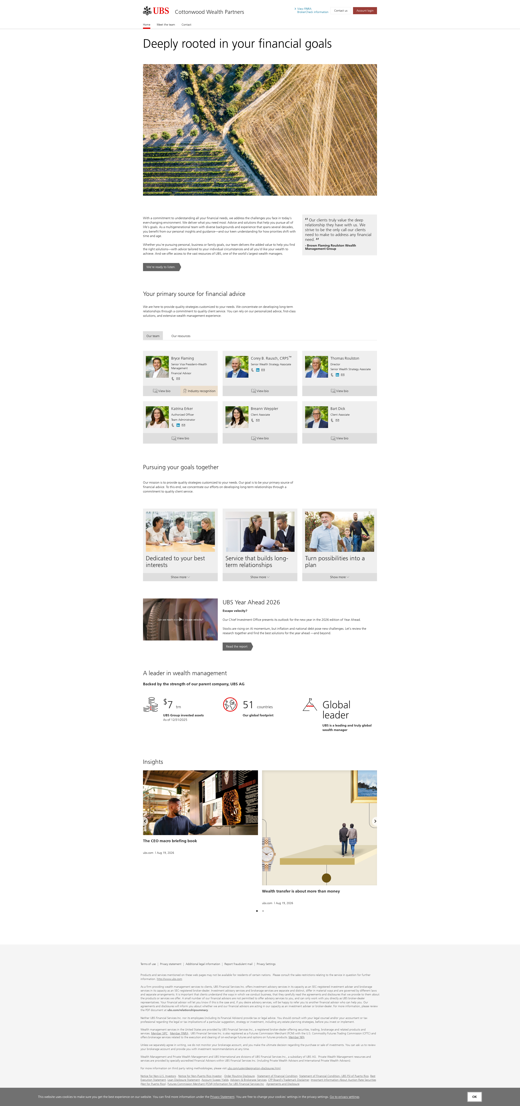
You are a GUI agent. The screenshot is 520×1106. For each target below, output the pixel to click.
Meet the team (166, 24)
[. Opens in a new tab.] (156, 10)
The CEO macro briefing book (170, 841)
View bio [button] (169, 392)
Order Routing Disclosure (239, 1076)
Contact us (340, 10)
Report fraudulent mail (238, 964)
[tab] (153, 335)
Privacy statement (170, 964)
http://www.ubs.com (169, 979)
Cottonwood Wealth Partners (209, 12)
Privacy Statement (222, 1097)
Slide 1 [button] (257, 911)
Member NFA (296, 1037)
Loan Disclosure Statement (184, 1080)
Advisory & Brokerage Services (248, 1080)
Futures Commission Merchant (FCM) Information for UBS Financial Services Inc (216, 1084)
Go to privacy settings (344, 1097)
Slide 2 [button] (263, 911)
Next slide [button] (372, 822)
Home (146, 24)
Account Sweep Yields (215, 1080)
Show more (180, 578)
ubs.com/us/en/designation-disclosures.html (254, 1068)
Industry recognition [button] (203, 392)
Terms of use (148, 964)
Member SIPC (159, 1033)
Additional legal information (203, 964)
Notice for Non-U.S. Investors (158, 1076)
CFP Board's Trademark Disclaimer (288, 1080)
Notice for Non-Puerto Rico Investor (200, 1076)
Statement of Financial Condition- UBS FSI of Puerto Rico (334, 1076)
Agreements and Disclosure (282, 1084)
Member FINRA (179, 1033)
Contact (186, 24)
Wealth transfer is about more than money (301, 891)
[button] (178, 378)
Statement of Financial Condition (277, 1076)
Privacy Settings (266, 964)
